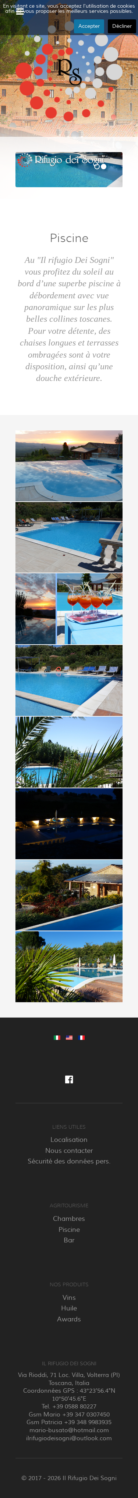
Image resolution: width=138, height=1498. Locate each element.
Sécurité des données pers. (69, 1161)
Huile (69, 1308)
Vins (69, 1297)
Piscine (69, 1229)
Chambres (69, 1218)
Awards (69, 1319)
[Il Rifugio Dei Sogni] (69, 71)
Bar (69, 1240)
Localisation (69, 1139)
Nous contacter (69, 1150)
